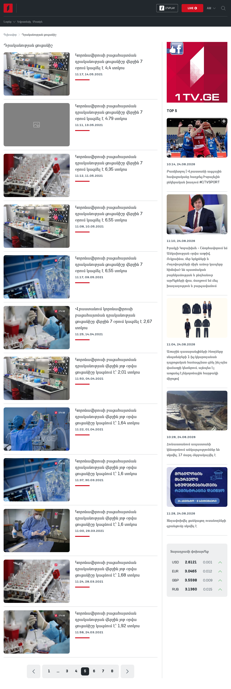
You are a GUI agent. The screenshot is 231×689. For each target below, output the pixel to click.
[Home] (8, 8)
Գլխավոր (10, 34)
